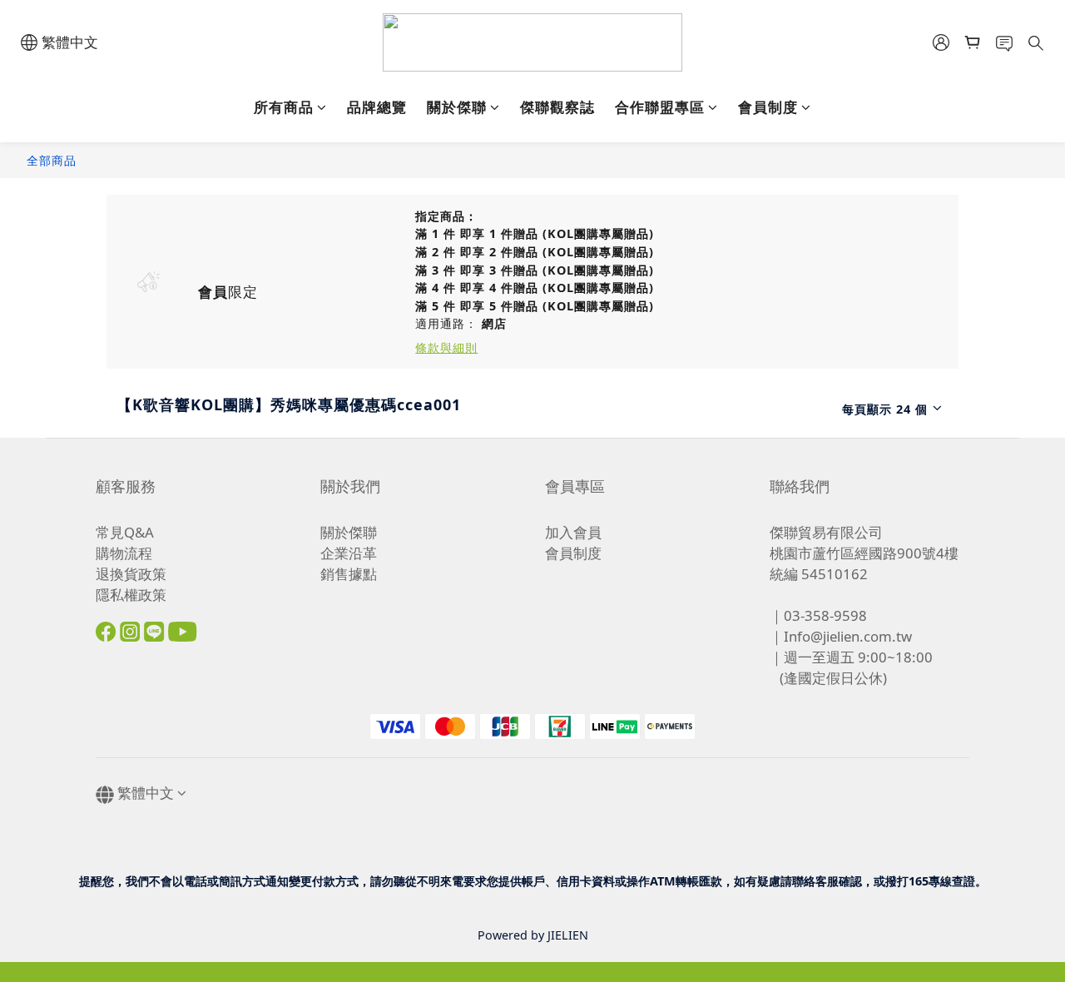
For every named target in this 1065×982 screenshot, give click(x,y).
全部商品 (52, 160)
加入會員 (573, 532)
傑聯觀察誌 (557, 107)
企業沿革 (348, 553)
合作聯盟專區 (660, 107)
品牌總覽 (377, 107)
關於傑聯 (457, 107)
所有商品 (284, 107)
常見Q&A (125, 532)
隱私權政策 (131, 594)
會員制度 (768, 107)
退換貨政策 (131, 573)
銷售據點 (348, 573)
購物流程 (124, 553)
